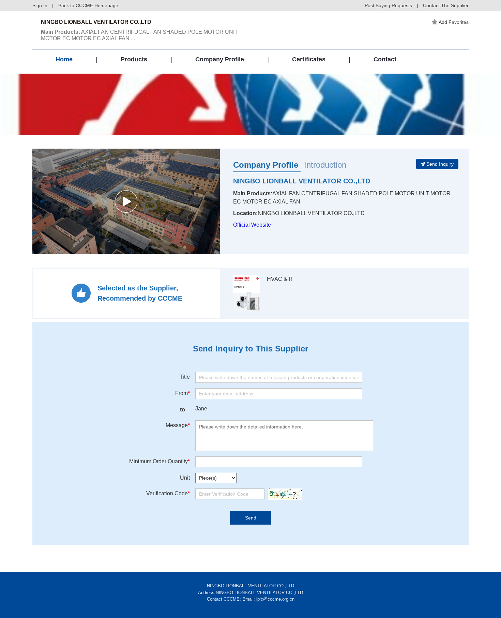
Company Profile (219, 59)
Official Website (252, 225)
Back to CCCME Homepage (88, 5)
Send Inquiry (440, 164)
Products (134, 59)
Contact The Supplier (446, 5)
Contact (385, 59)
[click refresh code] (283, 494)
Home (64, 59)
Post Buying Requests (388, 5)
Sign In (39, 5)
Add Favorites (454, 22)
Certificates (308, 59)
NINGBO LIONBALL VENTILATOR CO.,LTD (301, 181)
